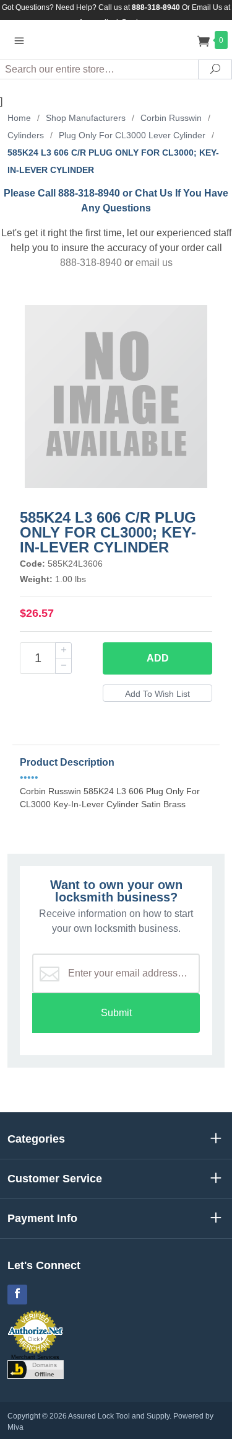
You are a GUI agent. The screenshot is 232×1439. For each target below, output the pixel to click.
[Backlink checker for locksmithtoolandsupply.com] (35, 1369)
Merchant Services (35, 1357)
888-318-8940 (91, 262)
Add (158, 658)
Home (19, 118)
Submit (116, 1012)
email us (154, 262)
